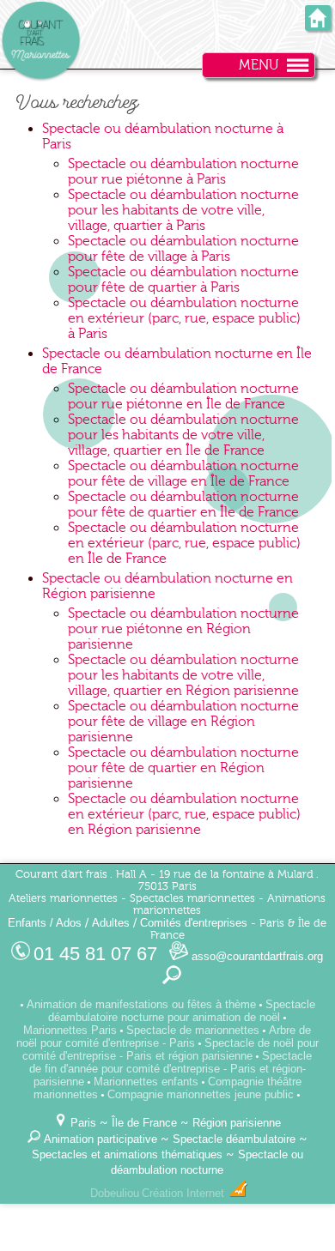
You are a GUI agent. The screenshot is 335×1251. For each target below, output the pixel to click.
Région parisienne (236, 1122)
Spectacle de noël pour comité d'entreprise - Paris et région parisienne (170, 1049)
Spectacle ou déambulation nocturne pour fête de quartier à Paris (183, 279)
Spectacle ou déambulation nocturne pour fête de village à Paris (183, 248)
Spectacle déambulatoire (234, 1139)
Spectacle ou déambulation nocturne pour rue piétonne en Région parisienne (183, 629)
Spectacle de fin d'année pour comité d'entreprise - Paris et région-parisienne (171, 1068)
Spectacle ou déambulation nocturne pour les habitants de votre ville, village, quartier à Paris (183, 210)
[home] (318, 25)
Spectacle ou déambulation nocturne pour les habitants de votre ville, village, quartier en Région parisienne (183, 675)
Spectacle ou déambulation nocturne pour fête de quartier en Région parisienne (183, 768)
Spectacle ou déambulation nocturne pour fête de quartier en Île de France (183, 504)
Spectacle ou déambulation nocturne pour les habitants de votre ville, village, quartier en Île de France (183, 435)
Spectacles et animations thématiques (127, 1154)
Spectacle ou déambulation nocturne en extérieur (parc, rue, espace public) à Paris (184, 318)
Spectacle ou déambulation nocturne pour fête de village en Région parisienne (183, 721)
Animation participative (100, 1139)
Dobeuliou (114, 1193)
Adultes (111, 922)
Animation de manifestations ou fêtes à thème (141, 1004)
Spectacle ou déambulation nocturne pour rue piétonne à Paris (183, 171)
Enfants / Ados (45, 922)
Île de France (144, 1122)
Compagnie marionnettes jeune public (200, 1094)
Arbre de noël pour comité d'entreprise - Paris (164, 1036)
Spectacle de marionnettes (192, 1030)
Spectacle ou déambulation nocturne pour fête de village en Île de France (183, 473)
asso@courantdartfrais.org (255, 956)
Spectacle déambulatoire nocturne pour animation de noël (181, 1011)
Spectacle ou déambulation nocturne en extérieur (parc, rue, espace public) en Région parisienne (184, 814)
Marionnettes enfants (146, 1081)
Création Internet (185, 1193)
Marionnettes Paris (70, 1030)
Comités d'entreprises (193, 922)
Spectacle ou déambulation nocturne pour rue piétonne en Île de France (183, 396)
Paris (83, 1122)
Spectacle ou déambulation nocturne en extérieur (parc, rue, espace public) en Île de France (184, 543)
